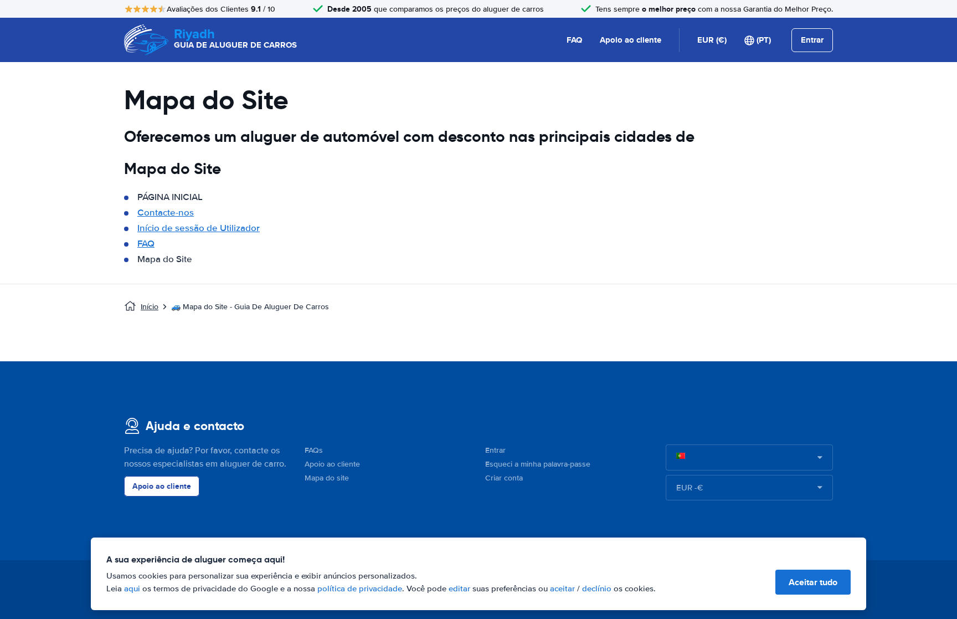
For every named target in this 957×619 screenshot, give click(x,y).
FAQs (314, 450)
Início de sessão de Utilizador (198, 228)
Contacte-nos (165, 212)
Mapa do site (327, 478)
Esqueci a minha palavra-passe (537, 464)
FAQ (574, 40)
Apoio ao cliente (630, 40)
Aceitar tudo (813, 582)
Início (149, 306)
